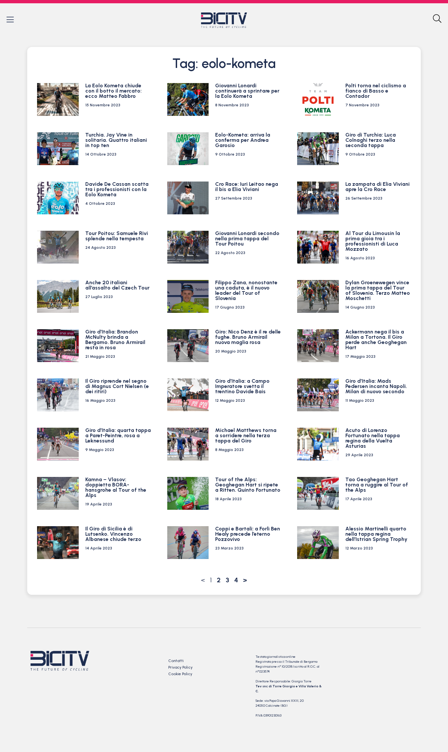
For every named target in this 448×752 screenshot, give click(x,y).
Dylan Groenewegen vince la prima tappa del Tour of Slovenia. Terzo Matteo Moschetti (377, 290)
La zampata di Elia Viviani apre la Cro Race (377, 186)
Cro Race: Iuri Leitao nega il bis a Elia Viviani (246, 186)
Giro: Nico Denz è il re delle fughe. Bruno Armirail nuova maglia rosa (248, 337)
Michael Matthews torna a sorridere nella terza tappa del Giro (245, 435)
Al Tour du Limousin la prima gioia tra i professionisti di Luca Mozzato (372, 241)
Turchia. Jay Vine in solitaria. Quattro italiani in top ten (116, 140)
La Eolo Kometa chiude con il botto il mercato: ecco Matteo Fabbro (113, 90)
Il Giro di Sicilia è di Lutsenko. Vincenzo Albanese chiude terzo (113, 534)
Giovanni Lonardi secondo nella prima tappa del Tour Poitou (247, 238)
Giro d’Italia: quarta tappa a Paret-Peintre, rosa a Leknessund (118, 435)
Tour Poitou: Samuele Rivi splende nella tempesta (116, 236)
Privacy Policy (180, 667)
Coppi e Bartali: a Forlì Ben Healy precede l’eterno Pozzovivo (247, 534)
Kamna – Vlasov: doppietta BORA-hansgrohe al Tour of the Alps (115, 487)
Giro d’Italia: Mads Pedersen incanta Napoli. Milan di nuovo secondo (376, 386)
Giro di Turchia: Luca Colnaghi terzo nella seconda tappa (370, 140)
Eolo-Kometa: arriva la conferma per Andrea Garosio (242, 140)
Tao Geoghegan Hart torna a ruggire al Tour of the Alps (376, 484)
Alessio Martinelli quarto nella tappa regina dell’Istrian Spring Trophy (376, 534)
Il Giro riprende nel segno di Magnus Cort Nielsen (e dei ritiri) (117, 386)
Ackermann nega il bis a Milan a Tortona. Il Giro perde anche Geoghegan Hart (376, 340)
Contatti (176, 660)
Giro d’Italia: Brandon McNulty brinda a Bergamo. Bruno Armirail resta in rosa (115, 340)
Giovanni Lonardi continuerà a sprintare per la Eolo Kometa (247, 90)
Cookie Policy (180, 674)
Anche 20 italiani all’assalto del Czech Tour (117, 285)
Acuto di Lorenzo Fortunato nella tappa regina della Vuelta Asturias (372, 438)
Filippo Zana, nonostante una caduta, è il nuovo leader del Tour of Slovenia (246, 290)
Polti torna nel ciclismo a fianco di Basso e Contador (375, 90)
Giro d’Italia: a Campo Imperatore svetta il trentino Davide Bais (242, 386)
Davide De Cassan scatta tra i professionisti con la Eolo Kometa (117, 189)
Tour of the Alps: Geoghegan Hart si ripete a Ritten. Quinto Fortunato (247, 484)
